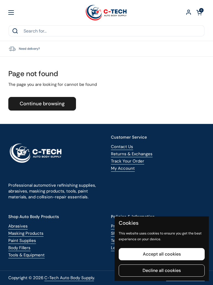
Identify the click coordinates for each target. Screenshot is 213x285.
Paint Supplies (22, 240)
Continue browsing (42, 103)
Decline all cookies (162, 270)
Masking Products (26, 233)
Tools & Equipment (26, 255)
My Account (123, 168)
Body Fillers (19, 248)
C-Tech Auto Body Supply (69, 278)
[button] (199, 12)
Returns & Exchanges (132, 154)
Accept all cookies (162, 254)
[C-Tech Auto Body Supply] (107, 12)
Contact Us (122, 146)
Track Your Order (127, 161)
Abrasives (18, 226)
